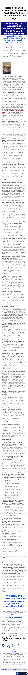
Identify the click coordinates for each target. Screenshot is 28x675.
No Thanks (14, 132)
